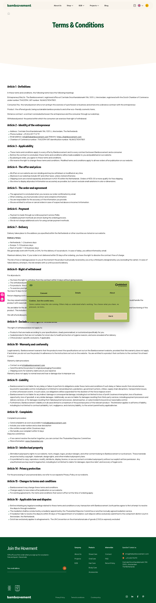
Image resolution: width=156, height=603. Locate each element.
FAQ (106, 559)
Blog (106, 5)
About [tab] (112, 293)
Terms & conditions (77, 597)
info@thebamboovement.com (35, 137)
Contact (108, 554)
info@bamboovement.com (33, 365)
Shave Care (93, 554)
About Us (57, 5)
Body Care (93, 568)
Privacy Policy (60, 597)
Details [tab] (78, 293)
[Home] (8, 13)
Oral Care (92, 559)
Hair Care (92, 563)
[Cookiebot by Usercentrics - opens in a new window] (117, 285)
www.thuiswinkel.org (34, 441)
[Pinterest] (143, 596)
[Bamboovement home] (19, 5)
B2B (80, 5)
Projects (93, 5)
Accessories (93, 572)
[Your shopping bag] (134, 5)
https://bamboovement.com (69, 137)
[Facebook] (138, 596)
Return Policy (110, 563)
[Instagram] (127, 596)
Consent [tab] (43, 293)
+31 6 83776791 (131, 558)
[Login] (147, 5)
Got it (110, 316)
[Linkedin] (132, 596)
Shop (69, 5)
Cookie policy (95, 597)
